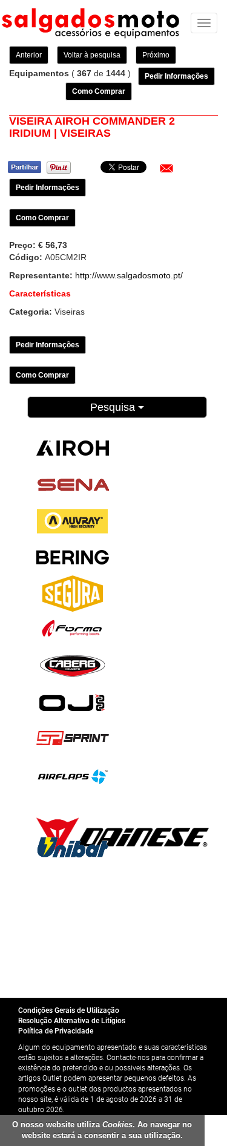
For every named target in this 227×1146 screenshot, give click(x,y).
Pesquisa (114, 407)
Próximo (155, 55)
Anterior (29, 55)
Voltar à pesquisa (92, 55)
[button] (166, 168)
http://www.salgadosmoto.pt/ (129, 275)
